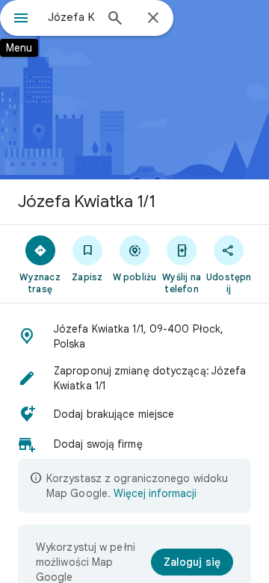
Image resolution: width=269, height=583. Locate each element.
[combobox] (71, 17)
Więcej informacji (155, 493)
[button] (134, 336)
